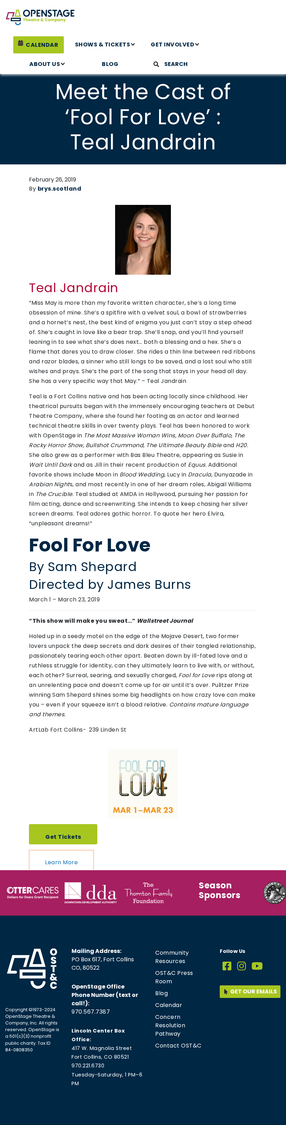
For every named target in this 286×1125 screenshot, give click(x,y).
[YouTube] (257, 966)
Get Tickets (63, 837)
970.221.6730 (88, 1065)
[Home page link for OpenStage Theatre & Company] (40, 17)
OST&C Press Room (174, 977)
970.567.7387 (91, 1012)
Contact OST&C (178, 1046)
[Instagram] (241, 966)
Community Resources (172, 957)
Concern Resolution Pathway (170, 1025)
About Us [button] (44, 64)
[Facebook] (227, 966)
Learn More (61, 862)
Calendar (42, 45)
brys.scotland (60, 189)
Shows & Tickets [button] (102, 44)
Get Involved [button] (172, 44)
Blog (110, 64)
